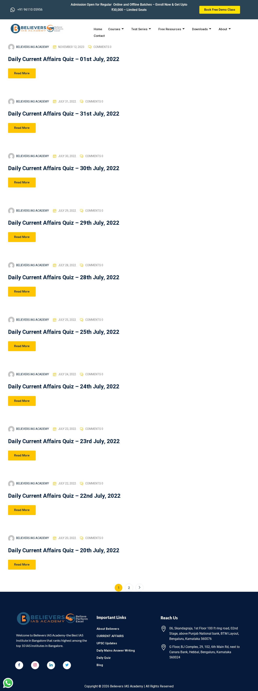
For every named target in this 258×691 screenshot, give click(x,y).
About (223, 29)
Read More (22, 73)
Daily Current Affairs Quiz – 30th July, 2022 (63, 168)
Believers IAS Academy (32, 47)
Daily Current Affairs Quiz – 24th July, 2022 (63, 387)
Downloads (200, 29)
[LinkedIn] (51, 665)
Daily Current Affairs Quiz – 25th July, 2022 (63, 332)
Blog (100, 665)
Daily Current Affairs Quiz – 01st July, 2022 (63, 59)
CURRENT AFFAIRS (110, 636)
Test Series (139, 29)
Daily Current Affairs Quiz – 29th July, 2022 (63, 223)
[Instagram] (35, 665)
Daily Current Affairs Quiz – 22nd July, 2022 (64, 496)
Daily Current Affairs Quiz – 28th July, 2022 (63, 277)
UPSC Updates (107, 643)
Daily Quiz (104, 658)
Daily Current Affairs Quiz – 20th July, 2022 (63, 550)
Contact (99, 36)
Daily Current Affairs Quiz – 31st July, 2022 (63, 114)
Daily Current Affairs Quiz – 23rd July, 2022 (64, 441)
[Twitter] (67, 665)
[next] (139, 588)
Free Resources (169, 29)
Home (98, 29)
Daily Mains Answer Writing (116, 650)
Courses (114, 29)
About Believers (108, 629)
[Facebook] (19, 665)
